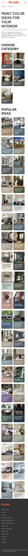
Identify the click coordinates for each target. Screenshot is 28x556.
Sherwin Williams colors (7, 523)
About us (3, 512)
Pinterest (3, 542)
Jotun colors (4, 534)
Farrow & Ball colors (6, 528)
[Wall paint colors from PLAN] (14, 2)
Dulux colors (4, 531)
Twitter (3, 539)
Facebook (4, 536)
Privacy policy (5, 509)
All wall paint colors (6, 517)
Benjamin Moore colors (7, 520)
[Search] (25, 2)
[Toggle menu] (2, 2)
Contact (3, 515)
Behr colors (4, 526)
